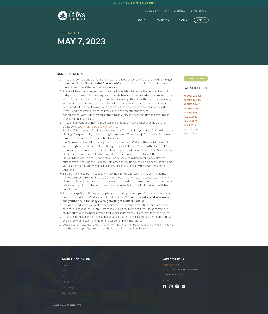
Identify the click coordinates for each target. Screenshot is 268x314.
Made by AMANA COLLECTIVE (67, 305)
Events (65, 276)
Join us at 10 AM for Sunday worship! (134, 3)
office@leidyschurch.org (99, 126)
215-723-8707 (169, 280)
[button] (152, 10)
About (65, 270)
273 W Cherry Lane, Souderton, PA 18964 (180, 269)
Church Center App (71, 293)
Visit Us (65, 281)
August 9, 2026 (192, 104)
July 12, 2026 (190, 121)
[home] (71, 15)
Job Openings (68, 287)
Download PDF (195, 78)
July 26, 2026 (190, 112)
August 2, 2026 (192, 108)
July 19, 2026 (190, 116)
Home (65, 265)
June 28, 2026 (191, 129)
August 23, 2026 (192, 95)
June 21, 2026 (191, 133)
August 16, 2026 (192, 100)
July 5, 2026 (190, 125)
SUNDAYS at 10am (171, 265)
